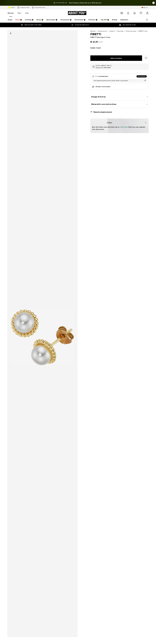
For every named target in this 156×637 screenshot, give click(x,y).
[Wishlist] (141, 13)
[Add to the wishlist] (146, 58)
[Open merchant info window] (110, 65)
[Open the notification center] (134, 13)
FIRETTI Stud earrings (146, 31)
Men (19, 13)
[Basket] (147, 13)
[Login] (128, 13)
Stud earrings (131, 31)
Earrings (120, 31)
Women (11, 13)
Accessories (102, 31)
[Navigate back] (10, 33)
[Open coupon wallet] (121, 13)
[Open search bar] (146, 20)
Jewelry (112, 31)
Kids (27, 13)
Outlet (13, 7)
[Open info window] (153, 3)
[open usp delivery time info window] (145, 80)
